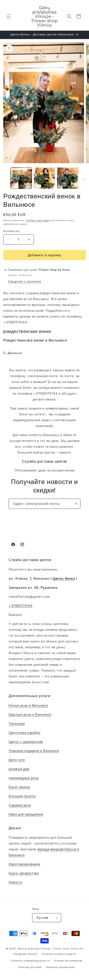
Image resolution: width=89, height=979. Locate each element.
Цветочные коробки (24, 733)
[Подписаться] (75, 504)
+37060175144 (20, 606)
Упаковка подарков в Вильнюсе (34, 751)
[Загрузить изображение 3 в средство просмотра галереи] (67, 178)
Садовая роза (20, 805)
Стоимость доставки (37, 220)
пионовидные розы (24, 778)
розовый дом (19, 769)
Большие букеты (22, 796)
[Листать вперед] (84, 179)
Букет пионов (19, 787)
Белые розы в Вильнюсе (28, 705)
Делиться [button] (15, 353)
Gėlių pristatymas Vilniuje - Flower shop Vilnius (48, 948)
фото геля (17, 760)
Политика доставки (30, 967)
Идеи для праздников (26, 814)
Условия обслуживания (68, 960)
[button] (8, 16)
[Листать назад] (5, 179)
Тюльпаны (17, 723)
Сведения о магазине (24, 281)
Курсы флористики (24, 873)
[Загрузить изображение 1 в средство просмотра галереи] (21, 178)
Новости (15, 882)
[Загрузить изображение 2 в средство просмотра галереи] (44, 178)
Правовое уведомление (60, 967)
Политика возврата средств (59, 953)
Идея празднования (24, 864)
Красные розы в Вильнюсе (30, 714)
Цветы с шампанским (26, 742)
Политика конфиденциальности (30, 960)
